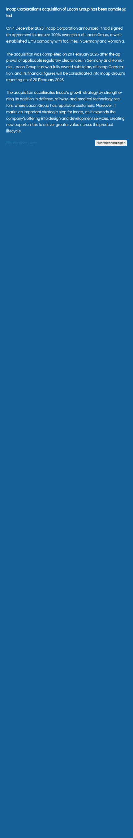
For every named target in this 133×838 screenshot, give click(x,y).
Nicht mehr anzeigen (111, 142)
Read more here (21, 143)
